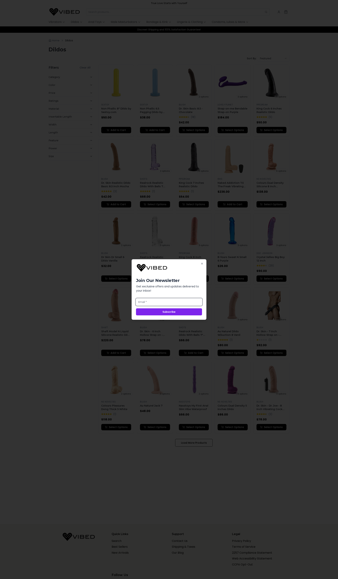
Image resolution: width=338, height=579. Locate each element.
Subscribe (169, 312)
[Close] (202, 263)
